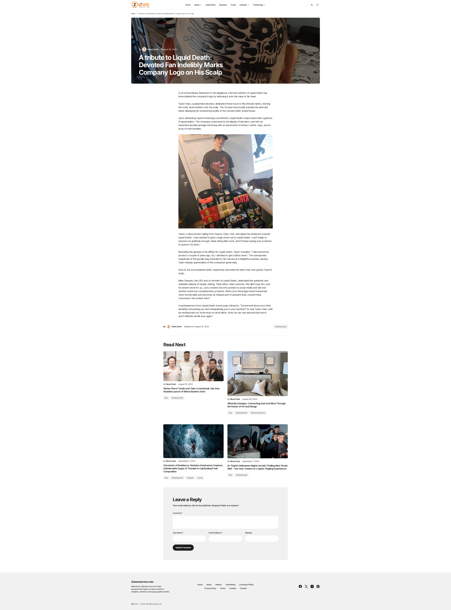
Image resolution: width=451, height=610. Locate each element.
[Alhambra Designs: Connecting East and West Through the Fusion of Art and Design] (257, 373)
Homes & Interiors (258, 413)
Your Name (178, 533)
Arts (166, 398)
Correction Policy (246, 584)
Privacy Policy (210, 588)
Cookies (232, 588)
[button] (312, 4)
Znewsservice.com (142, 581)
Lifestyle (190, 478)
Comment (178, 513)
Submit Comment (183, 547)
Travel (199, 478)
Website (248, 533)
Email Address (215, 533)
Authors (218, 584)
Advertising (230, 584)
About (209, 584)
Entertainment (280, 326)
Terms (222, 588)
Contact (243, 588)
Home (133, 13)
